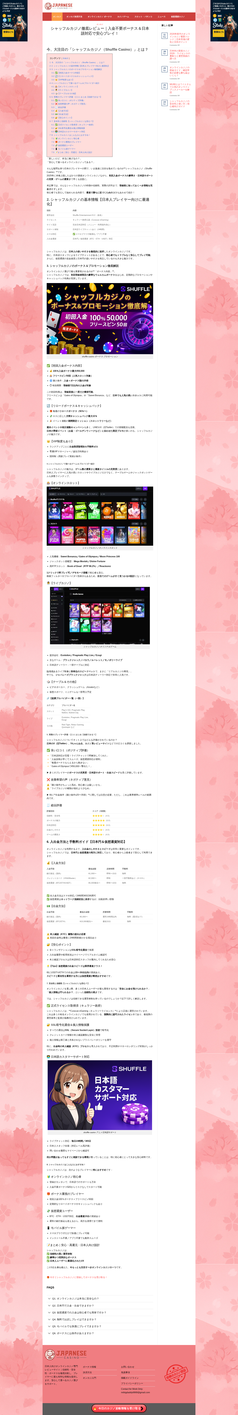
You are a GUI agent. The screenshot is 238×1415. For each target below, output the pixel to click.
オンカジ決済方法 (74, 16)
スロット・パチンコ (143, 16)
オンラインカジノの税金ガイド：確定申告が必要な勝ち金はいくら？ (180, 71)
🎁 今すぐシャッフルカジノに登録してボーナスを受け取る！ (77, 1277)
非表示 (65, 58)
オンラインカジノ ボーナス (100, 16)
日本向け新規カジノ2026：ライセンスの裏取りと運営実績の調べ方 (180, 55)
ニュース (162, 16)
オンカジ (57, 16)
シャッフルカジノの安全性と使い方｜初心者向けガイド (180, 104)
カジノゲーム (123, 16)
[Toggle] (49, 1299)
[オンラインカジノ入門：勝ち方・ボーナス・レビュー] (58, 6)
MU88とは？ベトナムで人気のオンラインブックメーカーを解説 (180, 88)
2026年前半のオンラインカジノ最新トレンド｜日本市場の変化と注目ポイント (180, 38)
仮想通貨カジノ (178, 16)
